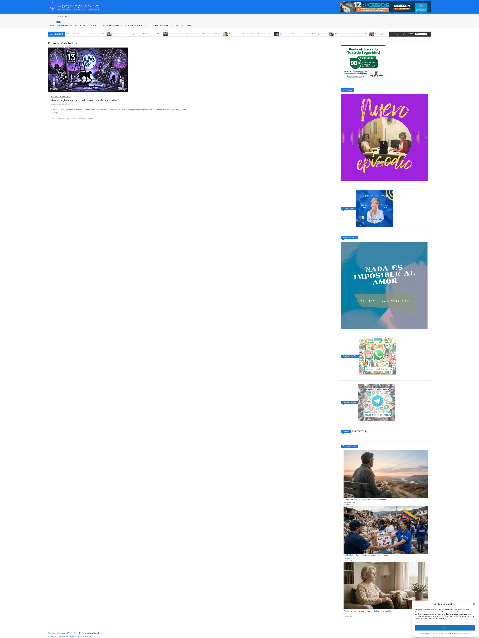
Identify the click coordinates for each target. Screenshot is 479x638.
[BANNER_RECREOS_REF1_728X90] (385, 7)
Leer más (54, 113)
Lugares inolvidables (162, 25)
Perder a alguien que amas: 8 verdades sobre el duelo (365, 499)
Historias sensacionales (136, 25)
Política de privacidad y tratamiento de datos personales (451, 633)
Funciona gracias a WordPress (60, 633)
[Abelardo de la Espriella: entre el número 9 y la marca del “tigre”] (133, 34)
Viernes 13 (93, 119)
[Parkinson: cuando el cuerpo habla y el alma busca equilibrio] (76, 34)
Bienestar (62, 16)
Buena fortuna (56, 119)
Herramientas (65, 25)
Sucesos (179, 25)
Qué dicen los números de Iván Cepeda (318, 34)
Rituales (93, 25)
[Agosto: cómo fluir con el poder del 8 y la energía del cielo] (244, 34)
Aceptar (445, 628)
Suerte (75, 119)
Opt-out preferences (425, 633)
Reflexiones (80, 25)
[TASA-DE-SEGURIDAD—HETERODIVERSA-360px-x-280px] (363, 62)
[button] (474, 604)
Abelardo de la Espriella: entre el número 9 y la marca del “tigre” (163, 34)
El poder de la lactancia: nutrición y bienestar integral (218, 34)
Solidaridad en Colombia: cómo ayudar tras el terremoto (366, 555)
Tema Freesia (98, 633)
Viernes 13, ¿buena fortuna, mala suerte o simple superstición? (84, 100)
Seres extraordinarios (111, 25)
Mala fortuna (67, 119)
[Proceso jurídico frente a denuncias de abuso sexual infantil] (338, 34)
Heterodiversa (56, 105)
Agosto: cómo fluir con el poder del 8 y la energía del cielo (271, 34)
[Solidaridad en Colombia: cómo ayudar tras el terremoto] (386, 530)
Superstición (83, 119)
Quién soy (190, 25)
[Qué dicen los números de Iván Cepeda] (299, 34)
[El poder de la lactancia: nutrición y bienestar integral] (193, 34)
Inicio (52, 25)
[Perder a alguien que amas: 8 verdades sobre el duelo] (386, 474)
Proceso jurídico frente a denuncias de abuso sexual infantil (366, 34)
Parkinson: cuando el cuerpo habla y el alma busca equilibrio (104, 34)
